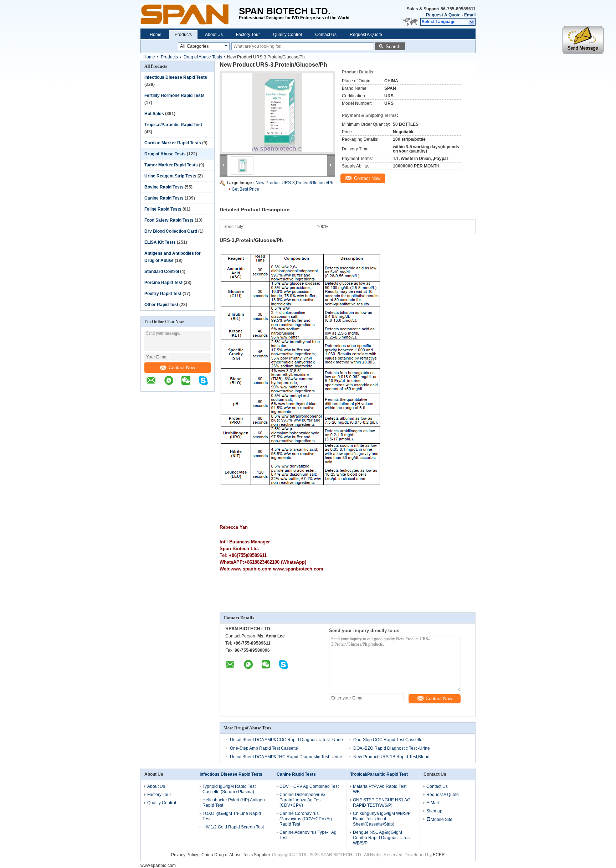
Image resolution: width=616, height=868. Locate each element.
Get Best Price (245, 189)
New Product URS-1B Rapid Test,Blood (391, 756)
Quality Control (287, 34)
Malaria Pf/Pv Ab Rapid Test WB (379, 789)
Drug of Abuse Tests (203, 57)
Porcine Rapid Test (163, 282)
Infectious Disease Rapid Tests (175, 77)
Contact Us (326, 34)
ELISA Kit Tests (160, 242)
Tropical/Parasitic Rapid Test (173, 124)
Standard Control (161, 271)
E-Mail (432, 802)
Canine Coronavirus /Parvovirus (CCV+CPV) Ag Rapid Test (305, 819)
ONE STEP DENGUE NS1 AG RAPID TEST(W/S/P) (381, 802)
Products (183, 34)
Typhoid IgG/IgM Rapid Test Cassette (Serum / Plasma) (229, 789)
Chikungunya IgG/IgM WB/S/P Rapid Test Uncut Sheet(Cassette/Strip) (382, 819)
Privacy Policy (184, 854)
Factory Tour (248, 34)
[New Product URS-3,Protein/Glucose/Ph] (277, 112)
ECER (439, 854)
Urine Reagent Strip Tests (170, 176)
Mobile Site (441, 819)
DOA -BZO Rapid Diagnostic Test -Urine (391, 748)
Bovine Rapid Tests (164, 187)
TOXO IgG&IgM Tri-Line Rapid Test (231, 816)
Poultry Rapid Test (162, 293)
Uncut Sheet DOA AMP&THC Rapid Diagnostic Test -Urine (286, 756)
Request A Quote (443, 14)
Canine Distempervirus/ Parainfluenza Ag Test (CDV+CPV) (302, 800)
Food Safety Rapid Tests (169, 220)
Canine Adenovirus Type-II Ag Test (308, 835)
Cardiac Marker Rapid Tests (172, 142)
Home (155, 34)
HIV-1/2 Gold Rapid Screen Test (233, 827)
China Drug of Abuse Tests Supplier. (236, 854)
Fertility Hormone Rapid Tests (174, 95)
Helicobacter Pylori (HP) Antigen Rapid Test (233, 802)
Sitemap (434, 810)
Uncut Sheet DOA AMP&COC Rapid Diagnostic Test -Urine (286, 739)
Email (470, 14)
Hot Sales (154, 113)
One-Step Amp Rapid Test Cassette (264, 748)
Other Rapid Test (161, 304)
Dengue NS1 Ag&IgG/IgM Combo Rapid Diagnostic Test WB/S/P (382, 838)
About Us (214, 34)
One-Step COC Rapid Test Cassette (387, 739)
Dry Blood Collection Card (170, 231)
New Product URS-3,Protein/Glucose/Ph (294, 182)
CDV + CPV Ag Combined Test (309, 786)
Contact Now (182, 367)
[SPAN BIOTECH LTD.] (189, 14)
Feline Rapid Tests (162, 209)
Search (393, 46)
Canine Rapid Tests (164, 198)
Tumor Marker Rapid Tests (171, 164)
